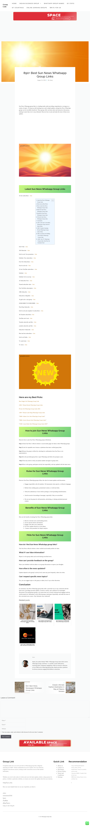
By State (70, 3)
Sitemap (60, 777)
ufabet (4, 793)
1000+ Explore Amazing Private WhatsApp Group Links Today (43, 230)
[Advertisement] (45, 31)
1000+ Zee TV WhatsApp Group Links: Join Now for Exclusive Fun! (44, 241)
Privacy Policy (62, 771)
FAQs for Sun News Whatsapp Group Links (42, 218)
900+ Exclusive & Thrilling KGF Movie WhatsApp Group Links (44, 235)
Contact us (61, 767)
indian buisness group (29, 3)
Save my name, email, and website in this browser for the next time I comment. (22, 732)
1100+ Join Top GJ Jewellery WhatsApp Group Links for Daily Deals (43, 224)
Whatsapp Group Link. (47, 816)
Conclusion (39, 220)
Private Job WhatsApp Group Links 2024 (29, 409)
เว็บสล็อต (5, 800)
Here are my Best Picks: (42, 204)
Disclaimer (61, 769)
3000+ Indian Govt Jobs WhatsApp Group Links (32, 416)
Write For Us (55, 7)
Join (31, 195)
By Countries (18, 7)
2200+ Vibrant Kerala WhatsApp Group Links (31, 405)
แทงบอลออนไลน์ (7, 795)
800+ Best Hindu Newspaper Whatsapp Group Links (34, 688)
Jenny (51, 80)
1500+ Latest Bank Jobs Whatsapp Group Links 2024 (33, 424)
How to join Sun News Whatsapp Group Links (42, 206)
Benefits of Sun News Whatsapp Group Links (42, 214)
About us (60, 765)
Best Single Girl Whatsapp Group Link (29, 401)
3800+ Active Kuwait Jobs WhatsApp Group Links (33, 420)
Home (14, 3)
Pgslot (4, 798)
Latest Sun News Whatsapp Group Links (43, 201)
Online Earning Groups (37, 7)
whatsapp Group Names (54, 3)
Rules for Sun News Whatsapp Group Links (42, 210)
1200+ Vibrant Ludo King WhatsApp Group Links (32, 412)
